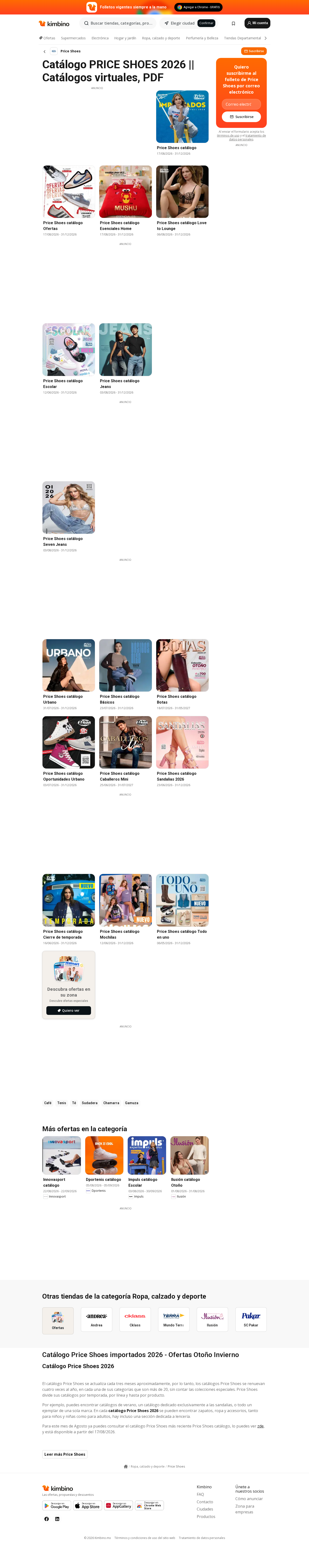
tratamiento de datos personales (247, 137)
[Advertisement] (97, 124)
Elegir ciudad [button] (183, 23)
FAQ (200, 1494)
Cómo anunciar (249, 1498)
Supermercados (73, 38)
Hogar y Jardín (125, 38)
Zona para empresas (244, 1509)
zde (260, 1426)
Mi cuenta (260, 23)
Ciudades (205, 1509)
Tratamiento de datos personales (202, 1538)
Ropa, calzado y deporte (161, 38)
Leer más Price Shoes (64, 1454)
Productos (206, 1516)
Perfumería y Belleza (202, 38)
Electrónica (100, 38)
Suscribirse (256, 51)
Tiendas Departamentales (244, 38)
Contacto (205, 1501)
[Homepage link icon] (126, 1467)
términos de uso (228, 135)
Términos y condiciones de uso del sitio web (144, 1538)
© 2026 (97, 1538)
